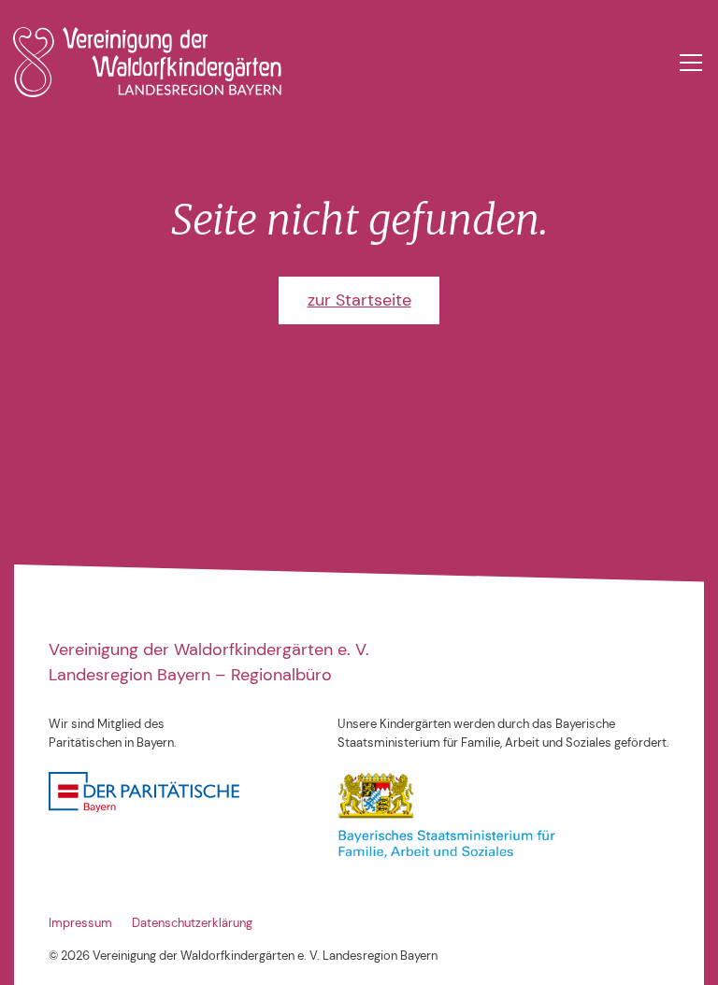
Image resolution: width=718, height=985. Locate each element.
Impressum (80, 923)
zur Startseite (359, 300)
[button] (687, 62)
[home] (147, 62)
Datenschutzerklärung (192, 923)
